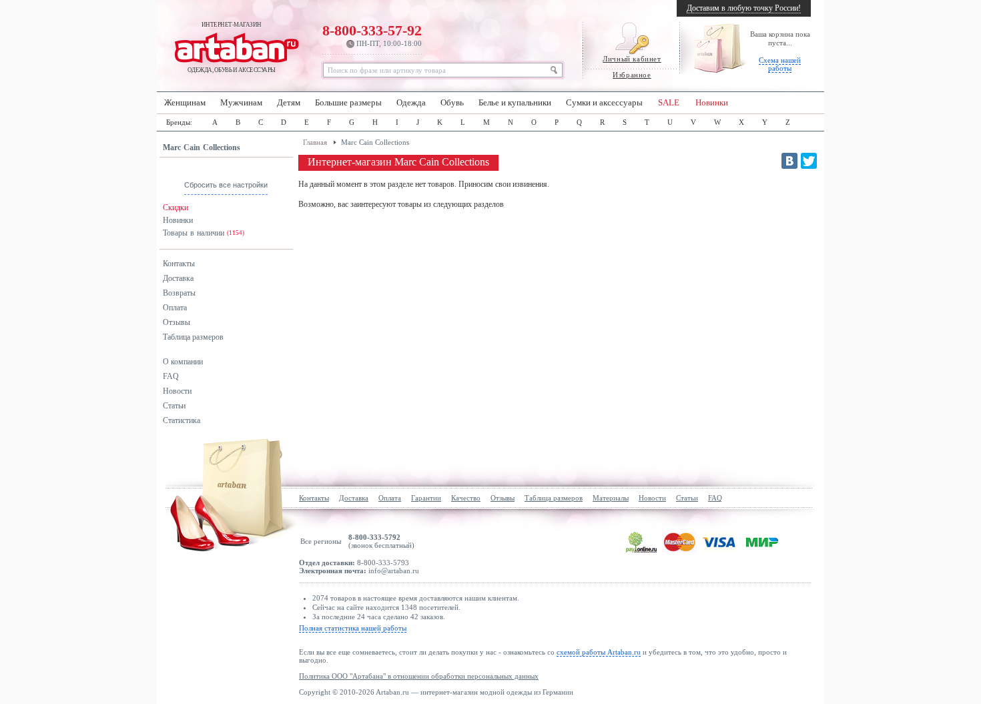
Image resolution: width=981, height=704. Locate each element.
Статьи (174, 405)
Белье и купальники (514, 102)
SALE (668, 102)
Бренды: (179, 122)
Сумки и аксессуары (604, 102)
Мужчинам (241, 102)
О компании (183, 361)
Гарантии (426, 498)
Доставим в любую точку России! (744, 8)
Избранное (632, 75)
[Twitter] (809, 161)
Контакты (179, 263)
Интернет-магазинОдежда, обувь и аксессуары (232, 47)
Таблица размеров (193, 337)
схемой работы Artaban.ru (599, 652)
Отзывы (176, 322)
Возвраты (179, 293)
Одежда (411, 102)
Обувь (452, 102)
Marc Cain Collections (201, 147)
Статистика (181, 420)
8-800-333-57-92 (372, 34)
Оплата (175, 307)
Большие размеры (348, 102)
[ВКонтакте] (789, 161)
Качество (465, 498)
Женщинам (185, 102)
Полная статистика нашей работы (352, 628)
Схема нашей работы (780, 64)
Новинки (711, 102)
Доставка (178, 278)
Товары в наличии (203, 233)
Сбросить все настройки (226, 185)
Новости (177, 391)
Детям (288, 102)
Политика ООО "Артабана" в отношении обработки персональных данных (419, 676)
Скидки (175, 207)
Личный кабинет (632, 59)
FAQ (171, 376)
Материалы (611, 498)
